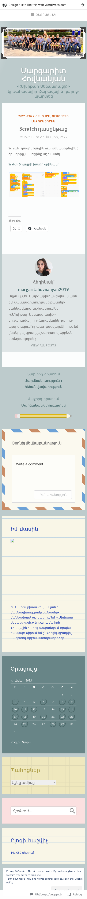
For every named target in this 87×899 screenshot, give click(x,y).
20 (43, 716)
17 (15, 716)
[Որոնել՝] (43, 810)
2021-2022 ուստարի (34, 116)
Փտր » (26, 742)
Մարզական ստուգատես (43, 401)
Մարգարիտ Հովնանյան (43, 74)
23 (71, 716)
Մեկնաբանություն (52, 494)
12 (34, 709)
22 (62, 716)
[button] (26, 185)
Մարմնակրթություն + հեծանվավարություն (43, 380)
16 (71, 709)
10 (15, 709)
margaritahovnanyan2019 (43, 289)
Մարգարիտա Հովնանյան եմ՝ (38, 607)
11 (24, 709)
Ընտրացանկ (46, 15)
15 (62, 709)
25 (24, 724)
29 (62, 724)
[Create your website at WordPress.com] (43, 4)
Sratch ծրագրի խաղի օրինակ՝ (33, 164)
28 (53, 724)
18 (24, 716)
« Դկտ (15, 742)
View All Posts (43, 345)
